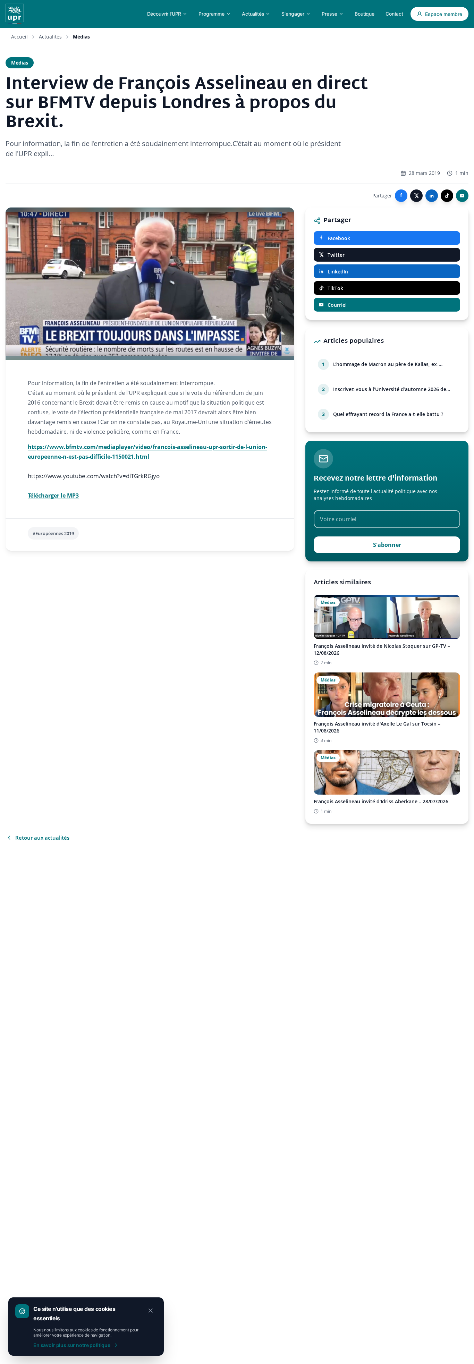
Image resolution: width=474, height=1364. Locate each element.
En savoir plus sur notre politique (71, 1345)
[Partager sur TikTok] (447, 195)
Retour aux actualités (42, 837)
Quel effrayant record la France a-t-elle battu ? (388, 414)
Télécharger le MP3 (53, 495)
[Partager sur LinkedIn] (431, 195)
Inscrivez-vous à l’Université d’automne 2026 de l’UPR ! (389, 389)
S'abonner (387, 545)
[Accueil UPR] (15, 14)
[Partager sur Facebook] (401, 195)
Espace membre (443, 14)
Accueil (19, 36)
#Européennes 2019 (53, 533)
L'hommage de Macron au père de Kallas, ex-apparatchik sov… (386, 364)
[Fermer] (150, 1310)
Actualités (50, 36)
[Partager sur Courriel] (462, 195)
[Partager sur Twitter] (416, 195)
